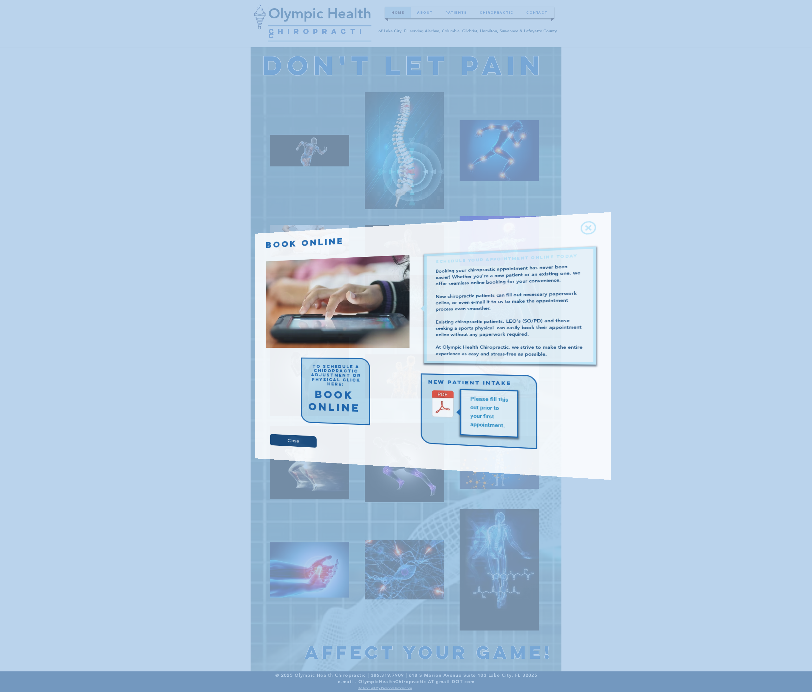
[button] (540, 245)
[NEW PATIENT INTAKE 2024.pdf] (427, 399)
